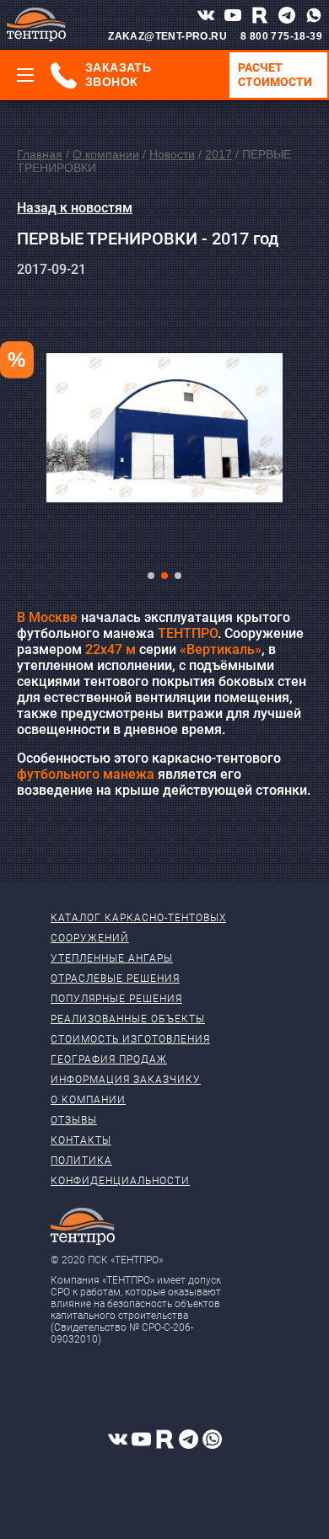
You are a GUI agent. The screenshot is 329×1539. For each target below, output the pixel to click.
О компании (106, 154)
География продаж (109, 1059)
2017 (218, 154)
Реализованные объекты (128, 1019)
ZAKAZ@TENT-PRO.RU (167, 36)
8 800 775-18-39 (281, 36)
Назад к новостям (74, 208)
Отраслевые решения (115, 978)
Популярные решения (116, 999)
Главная (39, 154)
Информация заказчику (126, 1080)
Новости (172, 154)
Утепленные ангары (112, 958)
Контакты (81, 1140)
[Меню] (25, 75)
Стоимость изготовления (130, 1039)
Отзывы (74, 1120)
